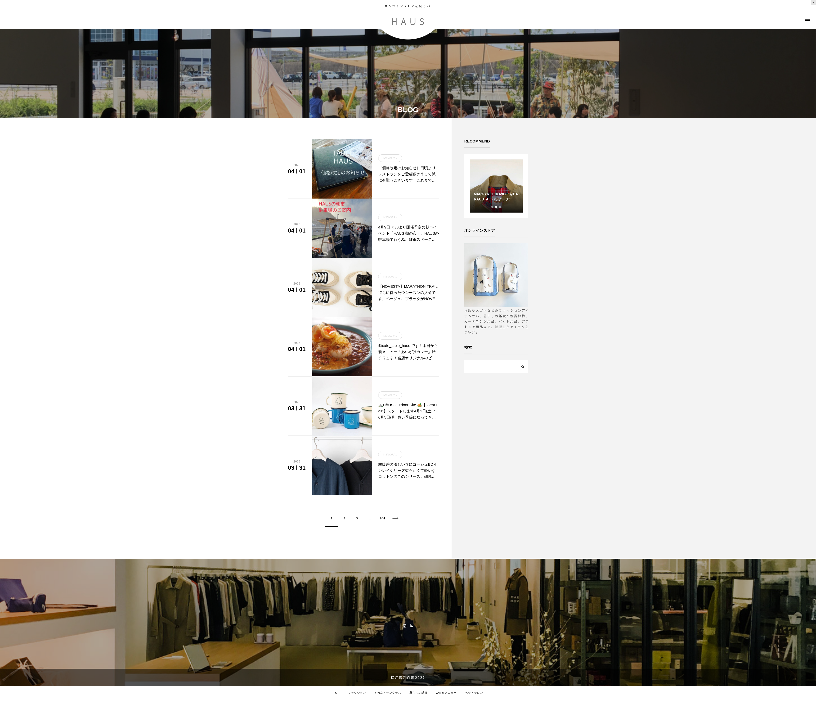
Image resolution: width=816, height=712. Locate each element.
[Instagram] (405, 625)
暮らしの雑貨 (418, 692)
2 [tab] (496, 207)
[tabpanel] (496, 186)
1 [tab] (492, 207)
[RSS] (411, 625)
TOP (336, 692)
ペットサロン (474, 692)
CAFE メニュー (446, 692)
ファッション (357, 692)
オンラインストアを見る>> (408, 6)
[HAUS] (408, 20)
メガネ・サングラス (387, 692)
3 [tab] (500, 207)
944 (382, 518)
